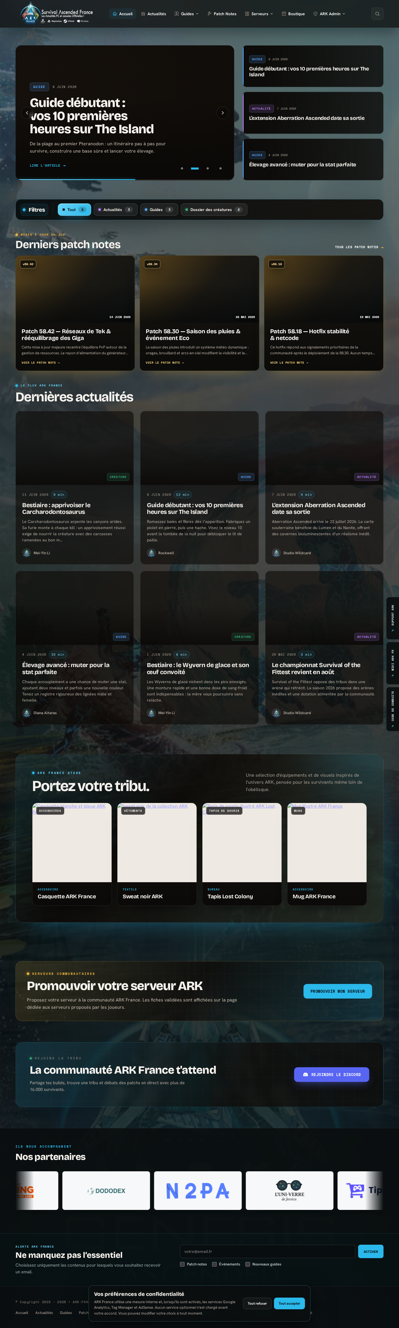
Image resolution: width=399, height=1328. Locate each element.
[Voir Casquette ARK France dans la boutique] (72, 842)
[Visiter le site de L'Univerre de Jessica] (186, 1190)
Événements (229, 1264)
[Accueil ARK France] (55, 13)
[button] (27, 113)
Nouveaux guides (266, 1264)
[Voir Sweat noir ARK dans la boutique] (157, 842)
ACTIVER (371, 1251)
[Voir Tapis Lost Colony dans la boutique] (242, 842)
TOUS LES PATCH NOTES (359, 247)
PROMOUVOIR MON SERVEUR (337, 991)
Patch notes (197, 1264)
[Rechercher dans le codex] (377, 14)
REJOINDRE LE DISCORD (336, 1074)
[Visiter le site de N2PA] (94, 1190)
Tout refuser (257, 1303)
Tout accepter (289, 1303)
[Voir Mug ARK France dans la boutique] (327, 842)
